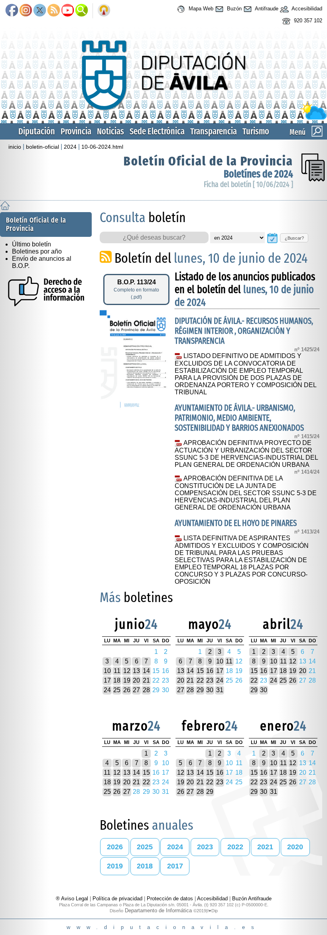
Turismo (255, 131)
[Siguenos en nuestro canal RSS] (54, 10)
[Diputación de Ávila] (163, 117)
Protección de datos (170, 899)
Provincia (76, 131)
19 (126, 680)
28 (146, 690)
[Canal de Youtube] (68, 10)
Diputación (36, 131)
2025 (145, 847)
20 (136, 680)
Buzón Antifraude (252, 899)
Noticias (110, 131)
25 (116, 690)
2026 (115, 847)
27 (136, 690)
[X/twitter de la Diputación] (40, 10)
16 (209, 670)
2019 (115, 866)
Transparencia (213, 131)
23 (209, 680)
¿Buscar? (294, 238)
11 (117, 670)
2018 (145, 866)
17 (107, 680)
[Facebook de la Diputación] (12, 10)
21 (146, 680)
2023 (205, 847)
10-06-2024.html (102, 147)
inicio (14, 147)
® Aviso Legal (73, 899)
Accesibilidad (306, 9)
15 (200, 670)
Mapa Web (200, 9)
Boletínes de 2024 (258, 174)
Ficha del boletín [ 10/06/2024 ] (248, 184)
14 (146, 670)
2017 (175, 866)
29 (200, 690)
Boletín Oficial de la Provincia (208, 161)
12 (126, 670)
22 (200, 680)
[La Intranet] (104, 10)
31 (219, 690)
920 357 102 (307, 21)
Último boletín (31, 244)
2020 (295, 847)
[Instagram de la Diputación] (26, 10)
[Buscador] (82, 10)
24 (107, 690)
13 (136, 670)
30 (209, 690)
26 (126, 690)
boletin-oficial (42, 147)
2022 (235, 847)
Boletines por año (37, 251)
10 (107, 670)
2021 (265, 847)
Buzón (233, 9)
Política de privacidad (117, 899)
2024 (70, 147)
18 (116, 680)
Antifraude (266, 9)
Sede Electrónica (157, 131)
